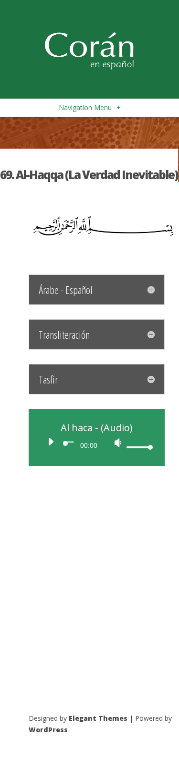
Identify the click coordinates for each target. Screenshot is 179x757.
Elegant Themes (98, 718)
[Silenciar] (118, 442)
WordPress (48, 729)
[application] (96, 444)
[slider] (138, 447)
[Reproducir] (50, 441)
